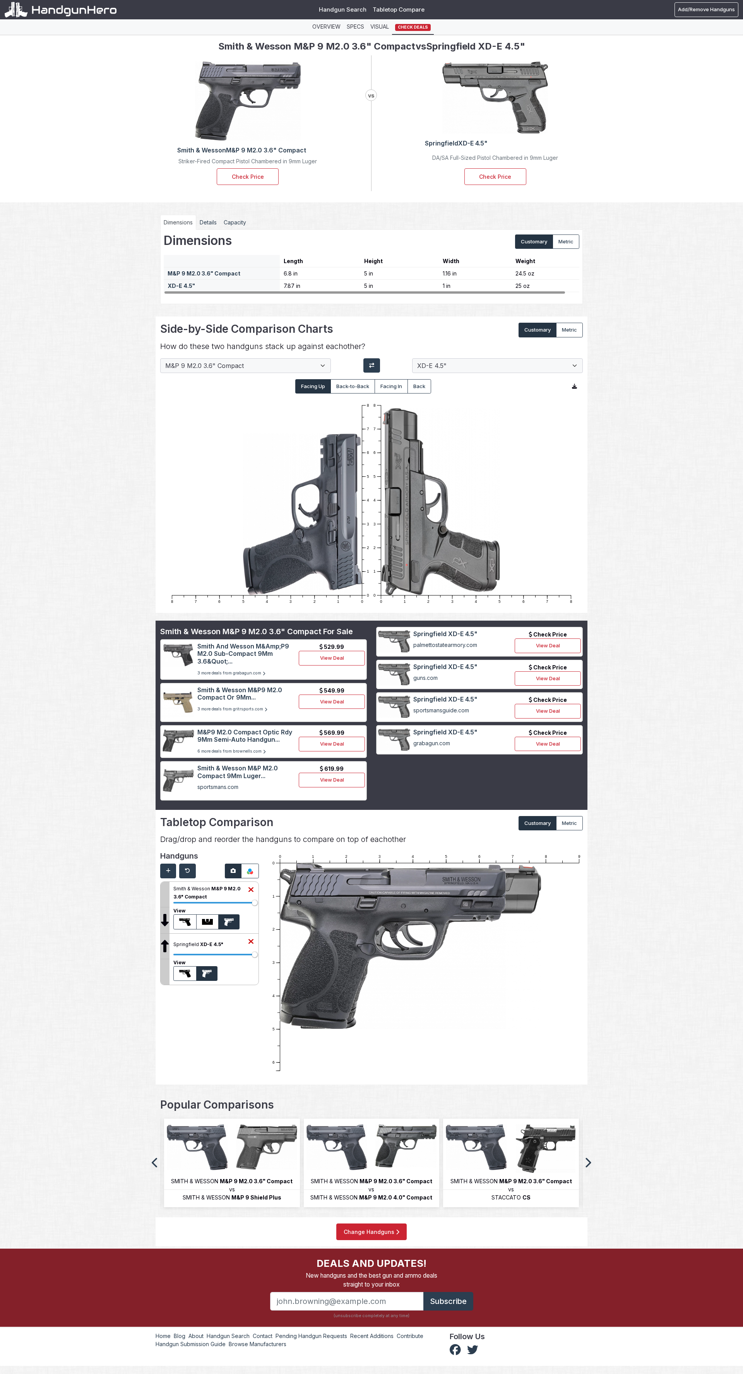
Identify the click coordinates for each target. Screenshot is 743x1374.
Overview (326, 26)
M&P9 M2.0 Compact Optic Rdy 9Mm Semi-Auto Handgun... (244, 735)
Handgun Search (342, 9)
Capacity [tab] (235, 222)
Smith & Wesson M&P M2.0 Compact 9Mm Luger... (237, 771)
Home (163, 1336)
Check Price (248, 176)
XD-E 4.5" (181, 285)
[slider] (254, 902)
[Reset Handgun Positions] (187, 871)
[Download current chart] (574, 386)
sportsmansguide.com (441, 710)
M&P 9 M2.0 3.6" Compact (204, 273)
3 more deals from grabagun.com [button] (229, 673)
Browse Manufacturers (257, 1344)
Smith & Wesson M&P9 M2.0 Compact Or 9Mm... (239, 693)
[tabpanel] (371, 263)
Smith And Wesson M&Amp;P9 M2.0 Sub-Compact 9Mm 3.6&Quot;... (243, 653)
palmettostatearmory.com (445, 645)
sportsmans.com (217, 787)
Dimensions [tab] (178, 222)
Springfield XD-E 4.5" (445, 634)
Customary (534, 241)
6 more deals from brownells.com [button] (230, 751)
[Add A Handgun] (168, 871)
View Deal (332, 658)
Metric (566, 241)
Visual (379, 26)
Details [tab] (208, 222)
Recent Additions (372, 1336)
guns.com (425, 677)
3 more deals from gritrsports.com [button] (230, 709)
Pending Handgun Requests (311, 1336)
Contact (262, 1336)
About (196, 1336)
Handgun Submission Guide (191, 1344)
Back (419, 386)
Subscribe (448, 1301)
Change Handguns (370, 1232)
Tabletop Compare (399, 9)
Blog (179, 1336)
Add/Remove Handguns (706, 9)
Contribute (410, 1336)
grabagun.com (431, 743)
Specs (355, 26)
